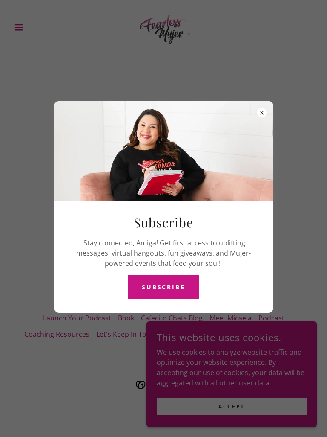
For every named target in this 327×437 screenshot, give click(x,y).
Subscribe (164, 287)
